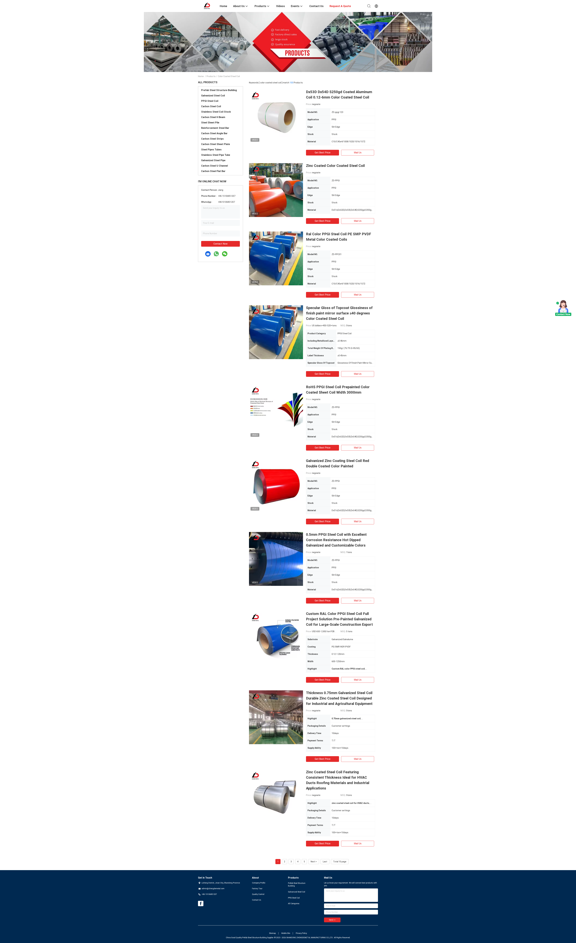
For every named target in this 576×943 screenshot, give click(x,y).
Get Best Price (322, 152)
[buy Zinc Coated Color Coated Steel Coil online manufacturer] (276, 190)
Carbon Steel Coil (211, 106)
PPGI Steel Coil (209, 101)
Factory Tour (257, 889)
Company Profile (258, 883)
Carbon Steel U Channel (214, 165)
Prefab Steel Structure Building (219, 90)
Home (201, 76)
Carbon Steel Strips (212, 138)
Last (325, 861)
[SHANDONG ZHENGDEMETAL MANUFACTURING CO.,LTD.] (207, 5)
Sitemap (272, 933)
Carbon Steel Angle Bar (214, 133)
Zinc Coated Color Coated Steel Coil (335, 166)
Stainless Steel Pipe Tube (215, 155)
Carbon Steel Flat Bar (213, 171)
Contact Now (220, 243)
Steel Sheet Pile (210, 122)
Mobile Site (285, 933)
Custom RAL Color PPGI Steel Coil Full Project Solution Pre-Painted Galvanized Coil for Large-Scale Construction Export (339, 619)
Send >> (332, 920)
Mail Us (358, 152)
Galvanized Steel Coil (213, 95)
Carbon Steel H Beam (213, 117)
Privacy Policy (301, 933)
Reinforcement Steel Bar (215, 128)
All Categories (293, 904)
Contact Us (256, 900)
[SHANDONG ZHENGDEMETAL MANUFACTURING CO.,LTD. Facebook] (200, 903)
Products (211, 76)
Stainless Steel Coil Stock (216, 111)
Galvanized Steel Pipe (213, 160)
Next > (314, 861)
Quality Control (258, 894)
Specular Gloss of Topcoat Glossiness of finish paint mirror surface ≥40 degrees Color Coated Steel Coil (339, 313)
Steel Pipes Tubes (211, 149)
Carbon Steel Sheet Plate (215, 144)
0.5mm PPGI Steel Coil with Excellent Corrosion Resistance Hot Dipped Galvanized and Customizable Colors (336, 539)
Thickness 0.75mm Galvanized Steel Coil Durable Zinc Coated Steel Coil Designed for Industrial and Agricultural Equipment (339, 698)
